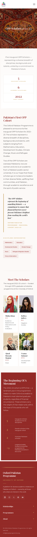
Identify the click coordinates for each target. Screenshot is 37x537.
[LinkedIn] (5, 497)
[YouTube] (22, 497)
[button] (34, 4)
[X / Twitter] (14, 497)
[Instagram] (9, 497)
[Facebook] (18, 497)
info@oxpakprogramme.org (11, 533)
